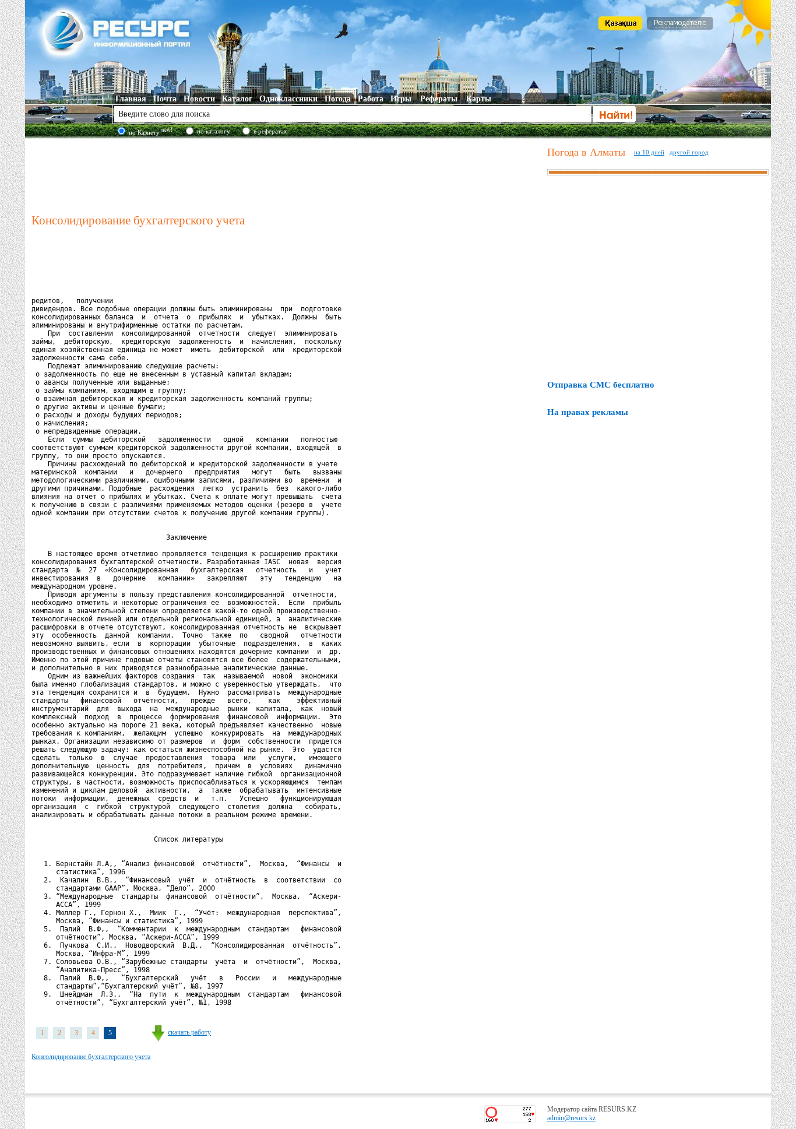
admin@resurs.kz (571, 1118)
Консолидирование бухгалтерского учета (90, 1057)
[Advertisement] (287, 174)
